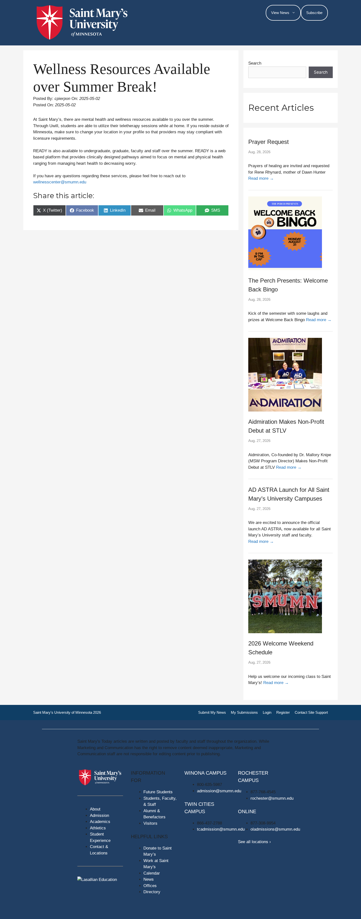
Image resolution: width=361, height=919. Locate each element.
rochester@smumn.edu (271, 798)
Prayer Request (268, 141)
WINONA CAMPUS (205, 773)
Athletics (98, 828)
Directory (151, 892)
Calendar (151, 873)
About (95, 809)
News (148, 879)
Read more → (261, 178)
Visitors (150, 823)
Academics (100, 821)
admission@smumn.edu (219, 791)
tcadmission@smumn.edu (221, 829)
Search (254, 63)
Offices (150, 885)
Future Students (158, 792)
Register (283, 712)
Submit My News (212, 712)
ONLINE (247, 811)
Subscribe (314, 13)
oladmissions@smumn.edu (275, 829)
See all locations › (254, 841)
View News (280, 13)
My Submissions (244, 712)
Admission (99, 815)
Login (267, 712)
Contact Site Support (311, 712)
